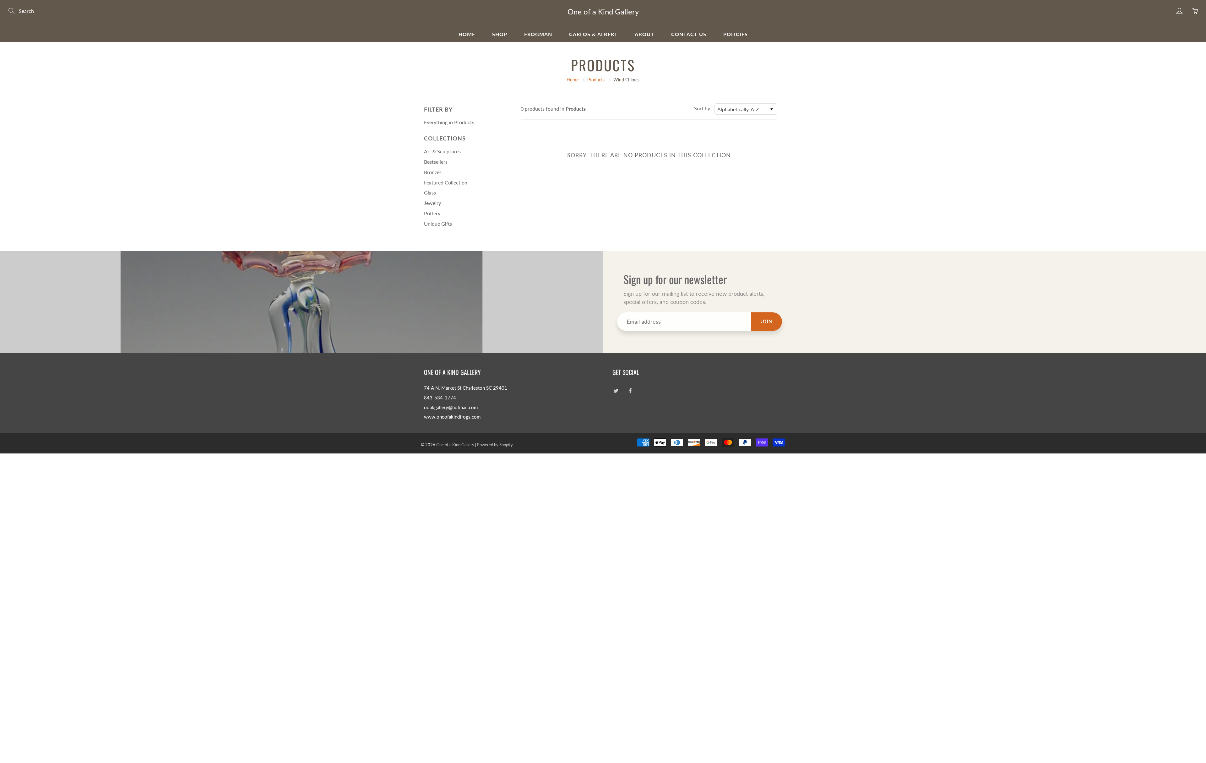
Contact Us (688, 34)
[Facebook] (630, 390)
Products (596, 79)
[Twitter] (615, 390)
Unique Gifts (438, 224)
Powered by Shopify (495, 444)
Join (767, 321)
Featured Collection (445, 182)
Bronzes (433, 172)
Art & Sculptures (442, 151)
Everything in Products (449, 122)
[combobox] (745, 109)
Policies (735, 34)
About (644, 34)
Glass (430, 192)
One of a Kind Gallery (603, 11)
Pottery (432, 213)
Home (467, 34)
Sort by (702, 108)
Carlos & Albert (593, 34)
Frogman (538, 34)
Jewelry (432, 203)
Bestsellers (436, 162)
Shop (499, 34)
